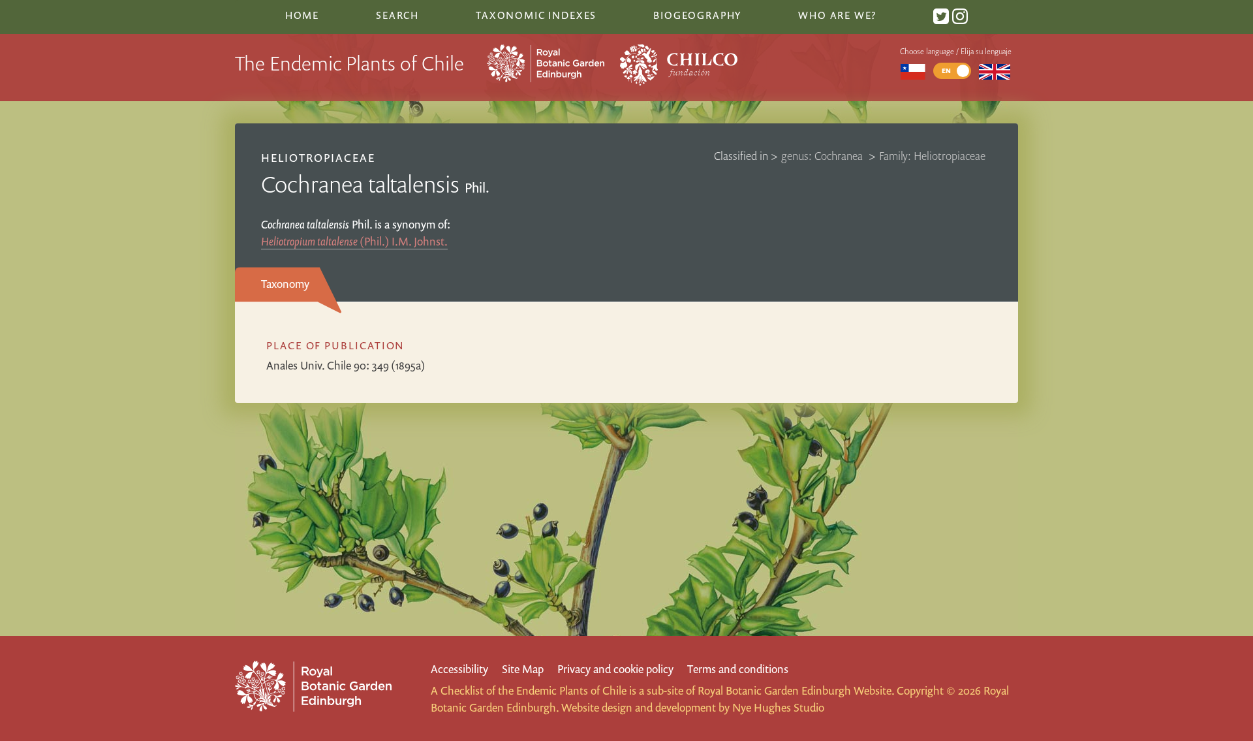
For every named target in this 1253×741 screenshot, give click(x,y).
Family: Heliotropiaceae (932, 155)
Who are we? (837, 15)
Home (302, 15)
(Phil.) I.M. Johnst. (354, 241)
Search (397, 15)
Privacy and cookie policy (615, 668)
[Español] (912, 71)
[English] (995, 71)
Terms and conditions (737, 668)
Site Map (523, 668)
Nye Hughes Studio (778, 707)
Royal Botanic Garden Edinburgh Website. (796, 690)
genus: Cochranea (823, 155)
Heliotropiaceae (318, 157)
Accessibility (459, 668)
